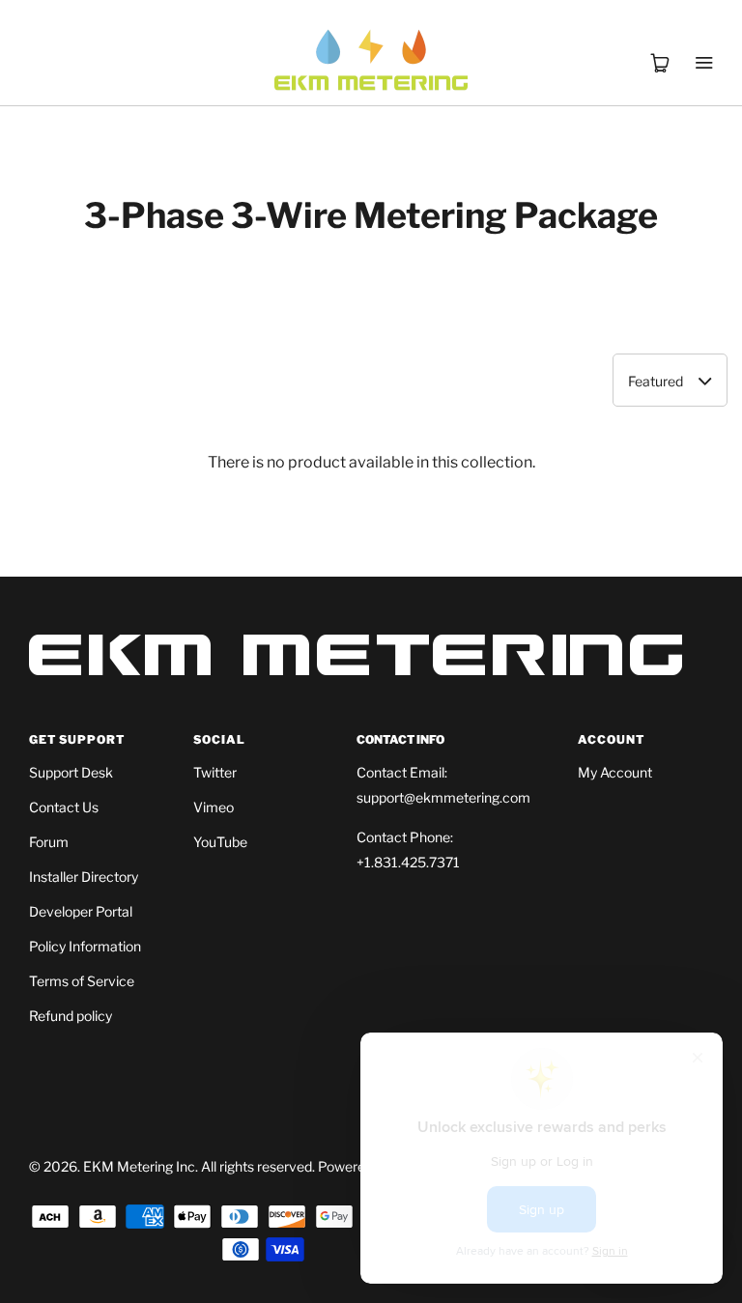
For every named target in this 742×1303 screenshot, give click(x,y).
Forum (49, 842)
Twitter (215, 772)
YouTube (220, 842)
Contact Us (64, 807)
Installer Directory (83, 876)
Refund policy (70, 1015)
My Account (615, 772)
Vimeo (213, 807)
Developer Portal (80, 911)
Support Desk (71, 772)
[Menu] (703, 39)
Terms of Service (81, 981)
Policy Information (85, 946)
